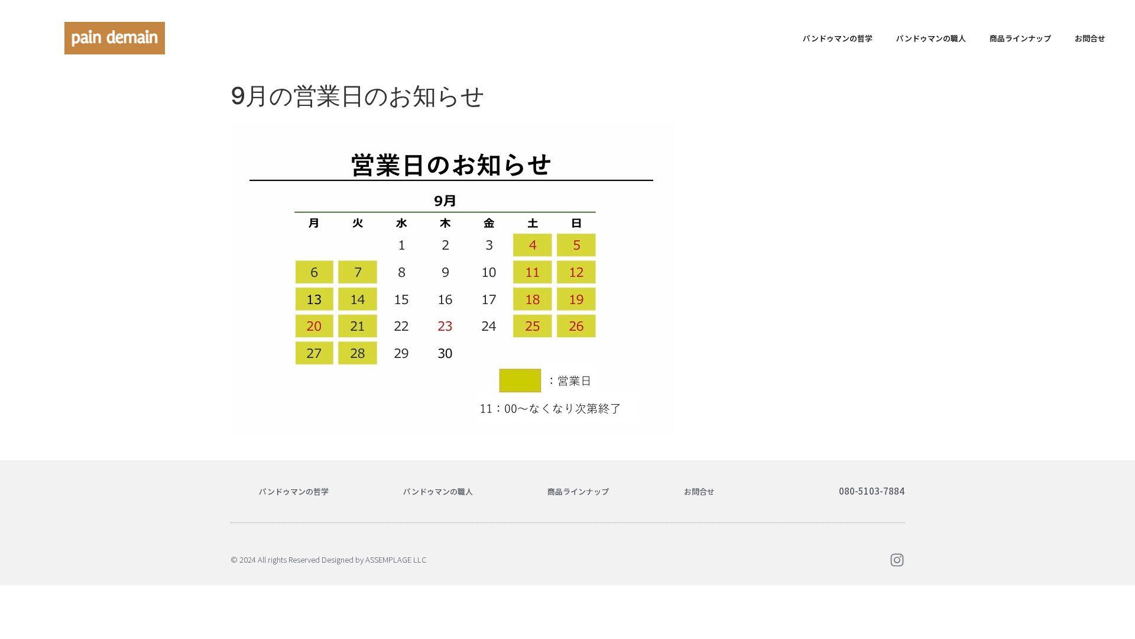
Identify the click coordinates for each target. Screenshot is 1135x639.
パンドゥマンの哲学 (838, 38)
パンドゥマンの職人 (931, 38)
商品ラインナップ (1020, 38)
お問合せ (1090, 38)
